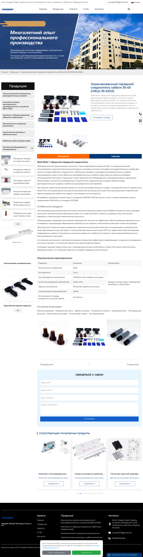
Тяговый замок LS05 (18, 263)
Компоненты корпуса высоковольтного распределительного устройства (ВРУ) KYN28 (16, 105)
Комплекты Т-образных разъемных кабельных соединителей (16, 116)
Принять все (86, 553)
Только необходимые (56, 553)
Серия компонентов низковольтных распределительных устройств (17, 95)
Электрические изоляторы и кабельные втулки (14, 133)
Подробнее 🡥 (54, 484)
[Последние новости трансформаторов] (6, 182)
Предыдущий (46, 364)
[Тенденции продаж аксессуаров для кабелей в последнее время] (6, 203)
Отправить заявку (101, 117)
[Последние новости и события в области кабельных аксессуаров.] (6, 171)
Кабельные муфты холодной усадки (16, 141)
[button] (17, 310)
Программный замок (18, 306)
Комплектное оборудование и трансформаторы (15, 148)
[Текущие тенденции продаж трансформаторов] (6, 192)
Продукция (14, 72)
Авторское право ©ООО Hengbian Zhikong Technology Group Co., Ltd (27, 547)
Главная (4, 72)
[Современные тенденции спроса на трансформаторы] (6, 214)
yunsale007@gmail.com (118, 2)
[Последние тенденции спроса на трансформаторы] (6, 160)
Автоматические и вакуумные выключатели (14, 125)
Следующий (133, 364)
